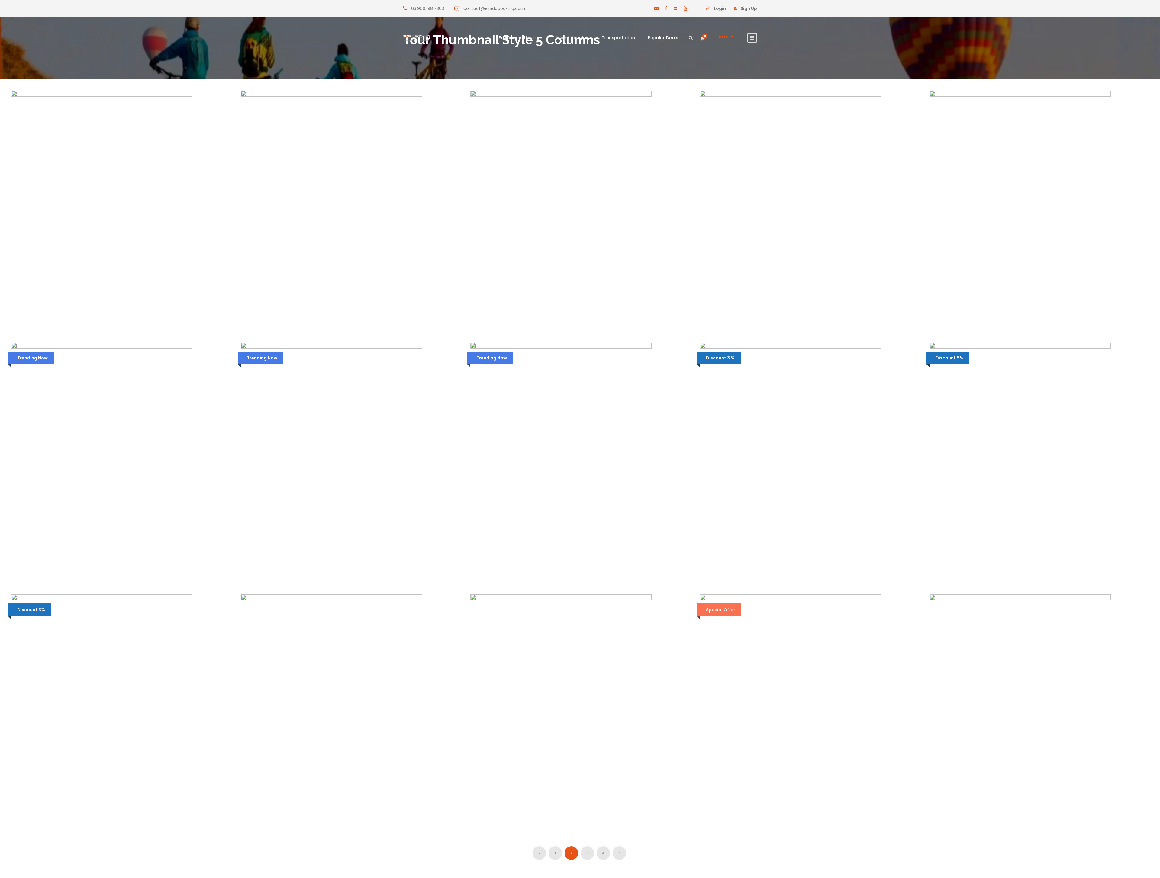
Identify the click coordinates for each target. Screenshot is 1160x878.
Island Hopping (572, 38)
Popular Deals (663, 38)
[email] (656, 8)
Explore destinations (521, 38)
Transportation (618, 38)
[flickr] (675, 8)
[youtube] (685, 8)
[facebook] (666, 8)
